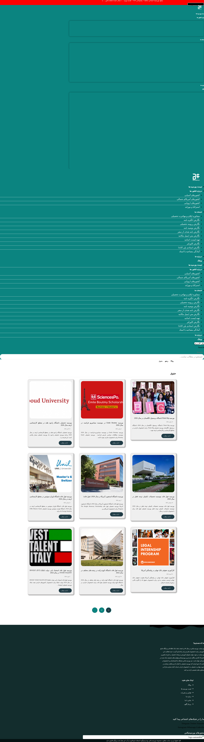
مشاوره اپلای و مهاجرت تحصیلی (189, 45)
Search (201, 347)
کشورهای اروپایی (196, 30)
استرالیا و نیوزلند (196, 34)
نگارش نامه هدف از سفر (193, 60)
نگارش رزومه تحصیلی (194, 52)
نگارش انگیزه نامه (196, 48)
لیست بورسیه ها (195, 187)
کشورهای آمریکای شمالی (192, 26)
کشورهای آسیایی (196, 22)
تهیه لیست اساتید (196, 68)
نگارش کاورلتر (197, 72)
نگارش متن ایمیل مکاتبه (193, 64)
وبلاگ (200, 261)
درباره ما (198, 257)
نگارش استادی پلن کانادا (193, 76)
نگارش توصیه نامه (196, 56)
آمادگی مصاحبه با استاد (193, 80)
